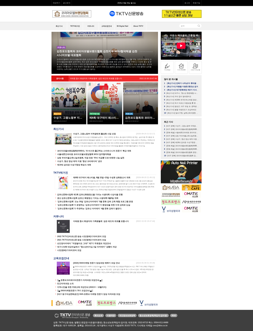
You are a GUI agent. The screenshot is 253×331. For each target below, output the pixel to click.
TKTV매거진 (60, 172)
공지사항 (60, 78)
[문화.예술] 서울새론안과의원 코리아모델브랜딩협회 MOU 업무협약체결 (182, 132)
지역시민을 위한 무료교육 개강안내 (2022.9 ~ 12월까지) (81, 287)
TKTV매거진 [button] (75, 26)
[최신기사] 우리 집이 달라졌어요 (177, 96)
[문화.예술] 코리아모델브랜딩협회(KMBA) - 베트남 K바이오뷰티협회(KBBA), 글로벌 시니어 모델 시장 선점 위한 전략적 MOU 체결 (182, 149)
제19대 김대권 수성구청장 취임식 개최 (74, 165)
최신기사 (58, 128)
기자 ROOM (181, 70)
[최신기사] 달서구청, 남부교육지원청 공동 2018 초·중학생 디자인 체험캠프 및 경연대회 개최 (182, 113)
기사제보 (167, 70)
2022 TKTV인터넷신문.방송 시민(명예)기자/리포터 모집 (81, 236)
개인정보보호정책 (127, 315)
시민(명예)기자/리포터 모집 (69, 250)
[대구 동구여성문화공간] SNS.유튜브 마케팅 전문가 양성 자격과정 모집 (88, 294)
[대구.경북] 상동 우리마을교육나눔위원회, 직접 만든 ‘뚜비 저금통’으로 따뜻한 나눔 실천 (182, 136)
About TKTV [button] (138, 26)
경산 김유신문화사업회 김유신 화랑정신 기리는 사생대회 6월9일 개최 (87, 198)
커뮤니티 (58, 216)
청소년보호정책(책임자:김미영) (153, 315)
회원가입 (196, 3)
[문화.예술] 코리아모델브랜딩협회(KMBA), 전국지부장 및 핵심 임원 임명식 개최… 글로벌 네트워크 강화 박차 (182, 146)
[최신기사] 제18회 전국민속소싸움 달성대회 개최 (182, 100)
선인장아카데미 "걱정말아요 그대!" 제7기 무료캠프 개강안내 (84, 243)
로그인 (187, 3)
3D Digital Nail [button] (122, 26)
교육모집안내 (61, 258)
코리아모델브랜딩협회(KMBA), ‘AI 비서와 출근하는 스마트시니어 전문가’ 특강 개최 (94, 151)
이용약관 (111, 315)
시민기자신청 (195, 70)
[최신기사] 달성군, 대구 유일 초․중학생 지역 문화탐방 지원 (182, 106)
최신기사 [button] (59, 26)
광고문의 (66, 3)
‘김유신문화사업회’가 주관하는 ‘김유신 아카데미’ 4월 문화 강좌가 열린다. (89, 208)
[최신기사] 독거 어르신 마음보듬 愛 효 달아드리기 (182, 103)
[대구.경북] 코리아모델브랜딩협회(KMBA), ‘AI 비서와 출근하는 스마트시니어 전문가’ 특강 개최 (182, 129)
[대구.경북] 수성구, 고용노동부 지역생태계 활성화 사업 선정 (182, 126)
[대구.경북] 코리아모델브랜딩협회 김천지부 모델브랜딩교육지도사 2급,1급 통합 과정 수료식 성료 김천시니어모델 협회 (182, 156)
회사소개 (98, 315)
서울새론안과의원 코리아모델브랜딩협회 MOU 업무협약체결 (84, 154)
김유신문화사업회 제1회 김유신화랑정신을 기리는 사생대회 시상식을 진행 (90, 194)
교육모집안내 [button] (106, 26)
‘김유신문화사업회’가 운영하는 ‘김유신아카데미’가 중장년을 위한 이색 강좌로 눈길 (93, 205)
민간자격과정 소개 (65, 283)
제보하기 (56, 3)
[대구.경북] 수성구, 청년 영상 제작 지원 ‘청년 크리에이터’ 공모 (182, 139)
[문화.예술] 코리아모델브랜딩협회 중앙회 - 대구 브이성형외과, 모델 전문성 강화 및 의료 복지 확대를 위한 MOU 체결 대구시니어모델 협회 (182, 152)
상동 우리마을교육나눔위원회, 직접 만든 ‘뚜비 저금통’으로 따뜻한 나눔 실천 (90, 158)
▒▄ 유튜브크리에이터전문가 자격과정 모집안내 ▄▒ (80, 280)
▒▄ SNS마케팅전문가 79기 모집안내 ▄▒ (75, 290)
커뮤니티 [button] (90, 26)
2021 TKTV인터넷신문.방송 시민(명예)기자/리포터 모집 (81, 240)
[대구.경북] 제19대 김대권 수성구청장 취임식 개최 (182, 142)
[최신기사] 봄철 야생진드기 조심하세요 (180, 110)
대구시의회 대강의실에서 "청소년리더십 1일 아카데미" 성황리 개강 (87, 247)
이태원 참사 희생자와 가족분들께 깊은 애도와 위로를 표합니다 (113, 78)
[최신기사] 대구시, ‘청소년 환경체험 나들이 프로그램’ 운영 (182, 93)
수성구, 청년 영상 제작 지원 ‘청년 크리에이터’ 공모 (79, 161)
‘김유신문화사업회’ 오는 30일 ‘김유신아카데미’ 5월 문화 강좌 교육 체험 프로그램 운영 (95, 201)
